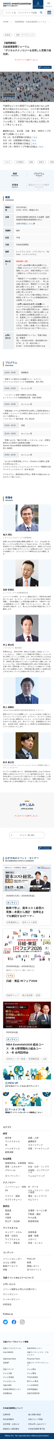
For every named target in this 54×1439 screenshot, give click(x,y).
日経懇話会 (7, 1393)
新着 (29, 1262)
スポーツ (32, 1239)
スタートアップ (35, 1145)
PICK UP (31, 1259)
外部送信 (7, 1304)
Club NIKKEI (8, 1352)
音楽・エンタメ (35, 1243)
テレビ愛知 (31, 1373)
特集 (5, 1269)
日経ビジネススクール (12, 1348)
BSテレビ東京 (32, 1381)
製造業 (8, 1210)
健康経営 (32, 1141)
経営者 (7, 35)
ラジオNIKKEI (32, 1385)
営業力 (41, 162)
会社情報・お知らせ (11, 1424)
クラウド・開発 (12, 1196)
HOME (6, 22)
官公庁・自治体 (12, 1221)
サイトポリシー (10, 1294)
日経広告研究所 (33, 1393)
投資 (38, 995)
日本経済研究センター (12, 1389)
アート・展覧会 (12, 1243)
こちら (34, 137)
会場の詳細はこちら (24, 224)
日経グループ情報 (35, 1419)
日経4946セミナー (34, 1348)
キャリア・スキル (13, 1232)
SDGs (31, 1163)
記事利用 (6, 1414)
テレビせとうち (9, 1381)
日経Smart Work (9, 1359)
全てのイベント (34, 1269)
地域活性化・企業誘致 (15, 1163)
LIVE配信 (20, 162)
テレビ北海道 (8, 1377)
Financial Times (33, 1359)
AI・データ (33, 1187)
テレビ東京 (31, 1369)
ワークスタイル (12, 1141)
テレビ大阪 (7, 1373)
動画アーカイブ (10, 1266)
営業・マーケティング (25, 35)
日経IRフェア (12, 995)
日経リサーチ (8, 1369)
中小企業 (32, 1217)
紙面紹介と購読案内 (11, 1429)
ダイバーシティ (12, 1176)
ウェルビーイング (36, 1176)
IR (6, 1145)
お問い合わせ (9, 1284)
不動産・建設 (34, 1214)
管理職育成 (33, 1059)
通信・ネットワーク (37, 1196)
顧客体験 (9, 1152)
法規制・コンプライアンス (38, 1171)
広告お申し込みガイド (37, 1424)
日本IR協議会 (32, 1389)
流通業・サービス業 (37, 1210)
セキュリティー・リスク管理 (38, 1191)
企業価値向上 (12, 922)
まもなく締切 (9, 1262)
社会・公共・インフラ (38, 1166)
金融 (7, 1214)
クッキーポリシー (11, 1299)
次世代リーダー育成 (15, 1059)
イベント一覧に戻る (27, 835)
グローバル (10, 1170)
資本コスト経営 (29, 922)
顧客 (31, 162)
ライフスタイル (12, 1239)
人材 (44, 1059)
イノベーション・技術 (15, 1187)
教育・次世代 (11, 1236)
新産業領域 (33, 1221)
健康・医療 (33, 1236)
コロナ (7, 162)
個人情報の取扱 (34, 1414)
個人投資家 (27, 995)
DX (6, 1190)
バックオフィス (12, 1148)
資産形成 (32, 1232)
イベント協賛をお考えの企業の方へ (20, 1289)
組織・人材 (33, 1138)
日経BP (6, 1363)
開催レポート (33, 1266)
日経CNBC (7, 1385)
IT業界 (8, 1217)
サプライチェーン (13, 1199)
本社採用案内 (8, 1419)
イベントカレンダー (12, 1259)
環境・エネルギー (13, 1166)
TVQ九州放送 (32, 1377)
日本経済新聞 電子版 (36, 1429)
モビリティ (33, 1199)
